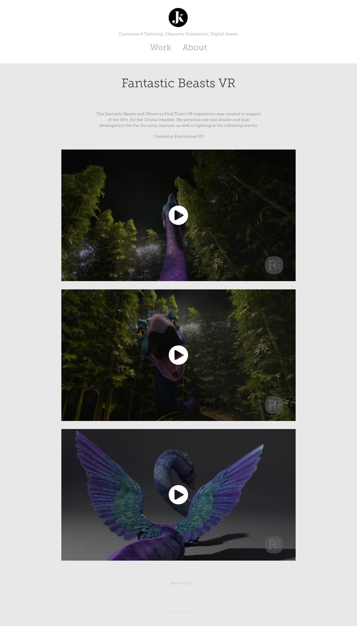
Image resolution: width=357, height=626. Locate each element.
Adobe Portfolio (186, 611)
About (194, 47)
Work (160, 47)
